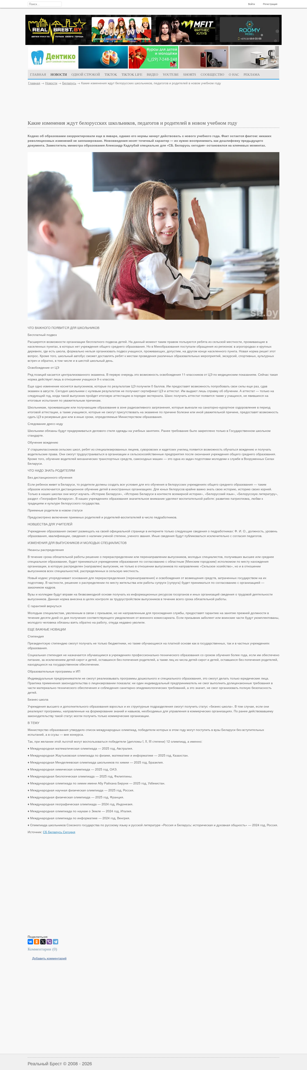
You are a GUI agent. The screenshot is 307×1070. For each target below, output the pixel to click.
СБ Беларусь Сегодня (59, 832)
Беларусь (69, 83)
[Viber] (49, 941)
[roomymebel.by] (249, 40)
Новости (51, 83)
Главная (34, 83)
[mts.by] (103, 67)
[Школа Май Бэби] (153, 67)
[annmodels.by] (121, 41)
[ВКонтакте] (30, 941)
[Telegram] (55, 941)
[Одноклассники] (36, 941)
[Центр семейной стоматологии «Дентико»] (53, 67)
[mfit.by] (185, 41)
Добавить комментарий (49, 958)
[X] (43, 941)
